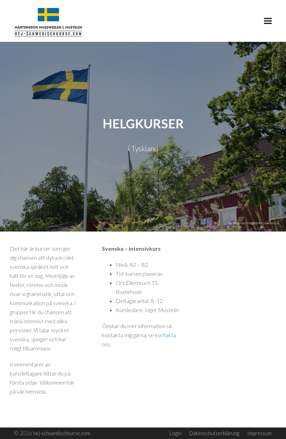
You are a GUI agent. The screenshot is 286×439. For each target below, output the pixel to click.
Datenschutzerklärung (214, 433)
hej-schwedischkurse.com (61, 433)
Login (175, 433)
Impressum (259, 433)
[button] (268, 21)
